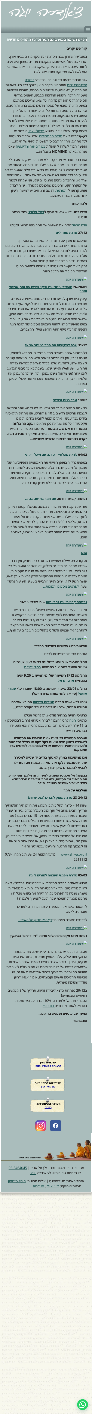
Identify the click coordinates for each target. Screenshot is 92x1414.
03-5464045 (18, 1167)
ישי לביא (39, 1186)
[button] (87, 29)
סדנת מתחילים (66, 232)
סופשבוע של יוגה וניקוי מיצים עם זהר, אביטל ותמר (48, 289)
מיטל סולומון (17, 1181)
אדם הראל (79, 225)
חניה (72, 720)
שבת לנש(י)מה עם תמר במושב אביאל (51, 345)
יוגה (33, 1173)
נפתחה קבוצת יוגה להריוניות (66, 602)
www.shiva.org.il (74, 854)
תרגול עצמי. (36, 131)
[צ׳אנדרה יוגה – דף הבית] (46, 11)
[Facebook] (55, 1125)
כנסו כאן (48, 1005)
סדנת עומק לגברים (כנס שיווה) (50, 797)
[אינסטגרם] (40, 1125)
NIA (84, 553)
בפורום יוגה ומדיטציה (30, 146)
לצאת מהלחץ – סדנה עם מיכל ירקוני (51, 454)
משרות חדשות (43, 702)
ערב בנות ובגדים (65, 400)
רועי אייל (53, 1186)
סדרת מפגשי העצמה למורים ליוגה (53, 875)
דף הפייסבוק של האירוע (35, 920)
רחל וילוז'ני (36, 212)
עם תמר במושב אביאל (40, 498)
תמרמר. (60, 190)
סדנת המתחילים (50, 136)
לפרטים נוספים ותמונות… (61, 586)
